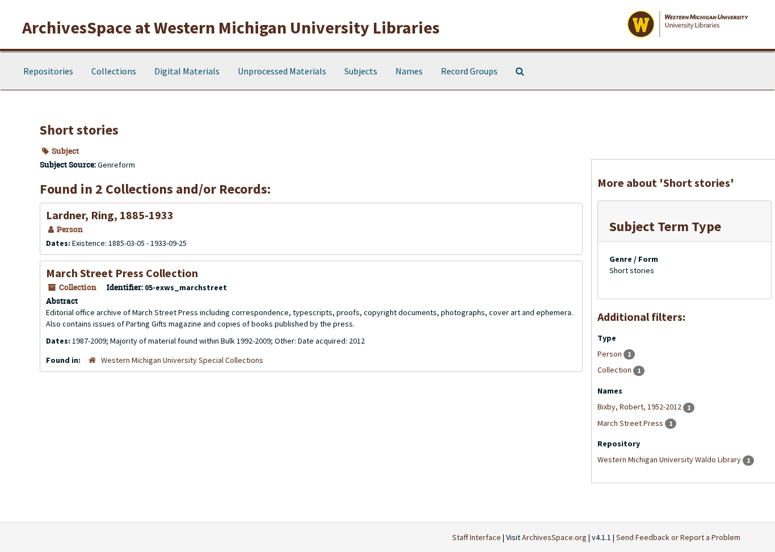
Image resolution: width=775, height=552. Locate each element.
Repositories (48, 71)
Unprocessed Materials (282, 71)
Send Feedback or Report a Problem (678, 537)
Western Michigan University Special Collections (182, 360)
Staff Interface (476, 537)
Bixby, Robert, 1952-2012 (640, 407)
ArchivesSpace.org (554, 537)
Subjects (360, 71)
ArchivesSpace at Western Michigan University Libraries (231, 27)
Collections (113, 71)
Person (610, 354)
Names (409, 71)
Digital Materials (187, 71)
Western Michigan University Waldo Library (670, 459)
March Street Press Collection (122, 273)
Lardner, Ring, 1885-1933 (110, 215)
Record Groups (469, 71)
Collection (615, 370)
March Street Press (631, 423)
